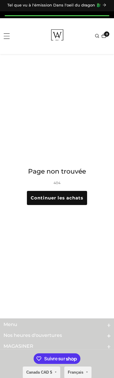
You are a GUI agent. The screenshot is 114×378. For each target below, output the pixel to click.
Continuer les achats (57, 198)
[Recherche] (97, 36)
